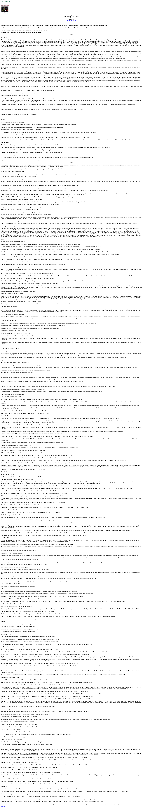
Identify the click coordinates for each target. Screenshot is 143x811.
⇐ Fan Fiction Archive (5, 1)
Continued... (3, 806)
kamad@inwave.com (71, 20)
